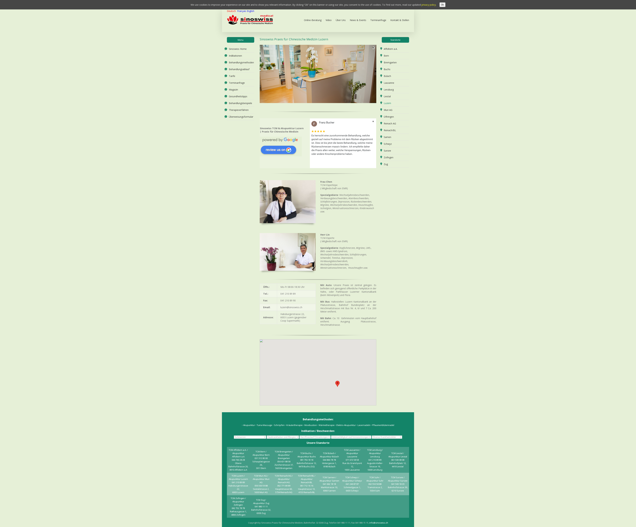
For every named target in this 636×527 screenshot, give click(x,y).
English (250, 11)
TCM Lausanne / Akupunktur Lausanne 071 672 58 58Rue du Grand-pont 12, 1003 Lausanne (352, 459)
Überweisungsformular (241, 116)
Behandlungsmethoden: (318, 419)
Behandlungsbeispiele (240, 103)
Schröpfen (279, 425)
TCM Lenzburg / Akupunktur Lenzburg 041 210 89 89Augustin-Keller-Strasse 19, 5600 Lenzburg (375, 459)
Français (241, 11)
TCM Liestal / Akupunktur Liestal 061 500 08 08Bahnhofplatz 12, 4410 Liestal (397, 460)
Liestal (387, 96)
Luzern (387, 103)
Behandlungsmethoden (241, 62)
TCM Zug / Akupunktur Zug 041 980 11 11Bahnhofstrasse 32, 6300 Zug (261, 506)
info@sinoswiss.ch (378, 522)
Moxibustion (310, 425)
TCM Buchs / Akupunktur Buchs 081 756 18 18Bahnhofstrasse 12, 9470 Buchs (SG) (307, 460)
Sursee (387, 150)
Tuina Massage (265, 425)
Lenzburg (389, 89)
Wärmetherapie (327, 425)
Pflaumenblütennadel (383, 425)
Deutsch (231, 11)
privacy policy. (429, 4)
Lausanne (389, 82)
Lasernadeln (364, 425)
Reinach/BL (390, 130)
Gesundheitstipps (238, 96)
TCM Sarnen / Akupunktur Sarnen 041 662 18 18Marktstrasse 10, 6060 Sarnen (329, 484)
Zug (386, 164)
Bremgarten (390, 62)
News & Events (358, 20)
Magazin (233, 89)
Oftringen (389, 116)
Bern (386, 55)
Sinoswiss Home (238, 48)
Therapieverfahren (239, 109)
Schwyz (388, 143)
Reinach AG (390, 123)
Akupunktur (249, 425)
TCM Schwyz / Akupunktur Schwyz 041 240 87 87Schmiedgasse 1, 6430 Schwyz (352, 484)
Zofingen (388, 157)
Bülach (387, 76)
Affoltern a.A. (391, 48)
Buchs (387, 69)
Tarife (232, 76)
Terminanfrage (378, 20)
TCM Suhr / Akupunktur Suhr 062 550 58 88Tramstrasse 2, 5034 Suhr (374, 484)
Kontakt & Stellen (399, 20)
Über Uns (341, 20)
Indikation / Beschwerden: (318, 431)
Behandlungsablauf (239, 69)
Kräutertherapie (294, 425)
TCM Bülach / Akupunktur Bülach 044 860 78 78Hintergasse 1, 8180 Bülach (329, 460)
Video (329, 20)
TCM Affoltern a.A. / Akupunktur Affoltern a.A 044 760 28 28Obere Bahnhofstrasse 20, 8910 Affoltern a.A (238, 459)
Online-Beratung (312, 20)
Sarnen (387, 137)
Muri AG (388, 109)
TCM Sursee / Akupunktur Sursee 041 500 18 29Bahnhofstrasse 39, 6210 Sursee (398, 484)
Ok (442, 4)
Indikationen (235, 55)
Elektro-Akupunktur (346, 425)
